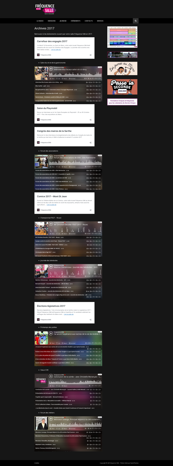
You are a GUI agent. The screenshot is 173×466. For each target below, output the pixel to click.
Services (100, 21)
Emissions (51, 21)
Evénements (75, 21)
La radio (40, 21)
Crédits (36, 463)
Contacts (89, 21)
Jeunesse (63, 21)
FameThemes (134, 463)
